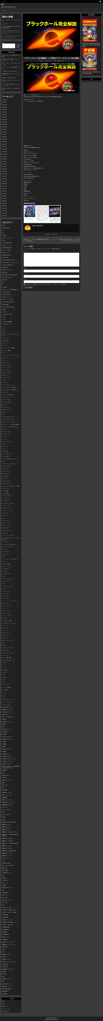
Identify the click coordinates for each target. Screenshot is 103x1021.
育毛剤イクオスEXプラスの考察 (9, 912)
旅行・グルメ (5, 807)
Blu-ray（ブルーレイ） (7, 245)
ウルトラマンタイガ (6, 402)
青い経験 (4, 974)
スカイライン (5, 515)
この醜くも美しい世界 (7, 314)
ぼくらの (4, 331)
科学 (56, 234)
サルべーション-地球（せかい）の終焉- (11, 486)
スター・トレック (6, 523)
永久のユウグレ (5, 858)
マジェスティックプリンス (8, 652)
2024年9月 (4, 156)
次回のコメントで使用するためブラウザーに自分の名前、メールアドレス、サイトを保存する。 (47, 284)
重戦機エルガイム (6, 954)
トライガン (4, 571)
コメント (26, 251)
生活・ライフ (5, 882)
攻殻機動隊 (4, 797)
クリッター (4, 436)
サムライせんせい (6, 483)
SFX (2, 4)
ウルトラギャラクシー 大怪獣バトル (10, 389)
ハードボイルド (5, 593)
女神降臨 (4, 744)
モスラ (3, 675)
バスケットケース (6, 596)
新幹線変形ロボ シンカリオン (8, 802)
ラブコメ (4, 682)
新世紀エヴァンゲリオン (7, 800)
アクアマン (4, 343)
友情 (3, 726)
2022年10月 (4, 213)
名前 (25, 268)
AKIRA (4, 240)
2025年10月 (4, 124)
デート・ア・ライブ (6, 566)
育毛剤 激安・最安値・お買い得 (9, 910)
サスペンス (4, 478)
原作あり (4, 724)
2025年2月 (4, 144)
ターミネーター (5, 541)
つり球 (3, 319)
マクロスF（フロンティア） (8, 648)
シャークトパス (5, 498)
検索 (3, 42)
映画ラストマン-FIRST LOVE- (9, 77)
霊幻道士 (4, 971)
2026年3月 (4, 112)
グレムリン (4, 449)
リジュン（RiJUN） (6, 687)
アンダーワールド (6, 377)
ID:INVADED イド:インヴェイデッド (10, 262)
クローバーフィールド (7, 441)
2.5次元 (4, 225)
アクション (4, 345)
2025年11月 (4, 122)
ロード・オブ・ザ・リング (8, 699)
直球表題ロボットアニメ (7, 887)
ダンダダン (4, 549)
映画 (3, 812)
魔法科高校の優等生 (6, 988)
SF (2, 284)
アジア (3, 352)
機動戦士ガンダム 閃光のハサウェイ (10, 832)
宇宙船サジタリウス (6, 763)
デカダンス (4, 561)
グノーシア (4, 446)
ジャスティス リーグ (6, 508)
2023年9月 (4, 186)
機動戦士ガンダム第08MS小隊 (9, 850)
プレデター (4, 635)
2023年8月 (4, 188)
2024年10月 (4, 154)
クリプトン (4, 439)
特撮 (3, 875)
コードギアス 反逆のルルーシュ (9, 459)
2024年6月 (4, 164)
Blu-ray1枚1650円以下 (7, 242)
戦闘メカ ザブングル (6, 795)
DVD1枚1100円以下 (6, 255)
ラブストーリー (5, 685)
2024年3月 (4, 171)
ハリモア (4, 588)
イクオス (4, 380)
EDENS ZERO (5, 257)
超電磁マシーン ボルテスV (8, 942)
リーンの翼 (4, 689)
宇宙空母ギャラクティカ (7, 761)
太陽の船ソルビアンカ (7, 739)
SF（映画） (4, 287)
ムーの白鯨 (4, 670)
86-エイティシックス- (7, 238)
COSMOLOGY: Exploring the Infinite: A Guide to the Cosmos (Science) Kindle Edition (91, 44)
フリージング (5, 625)
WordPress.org (6, 1011)
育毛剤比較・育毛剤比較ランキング (10, 922)
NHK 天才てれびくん (7, 277)
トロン (3, 576)
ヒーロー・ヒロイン (6, 613)
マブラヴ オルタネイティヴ (8, 660)
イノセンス (4, 382)
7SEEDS (4, 235)
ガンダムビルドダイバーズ (8, 419)
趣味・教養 (4, 947)
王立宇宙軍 (4, 880)
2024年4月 (4, 168)
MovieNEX (5, 272)
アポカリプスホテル (6, 365)
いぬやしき (4, 311)
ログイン (4, 1004)
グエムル (4, 444)
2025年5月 (4, 136)
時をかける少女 (5, 814)
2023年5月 (4, 196)
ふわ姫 (3, 329)
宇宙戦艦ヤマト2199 (6, 756)
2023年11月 (4, 181)
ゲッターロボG (5, 456)
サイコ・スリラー (6, 471)
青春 (3, 976)
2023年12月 (4, 178)
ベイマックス (5, 638)
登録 (3, 1001)
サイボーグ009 (5, 473)
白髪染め (4, 885)
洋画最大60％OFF (6, 863)
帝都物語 (4, 770)
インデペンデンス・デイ (7, 385)
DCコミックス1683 (6, 250)
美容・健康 (4, 897)
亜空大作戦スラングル (7, 707)
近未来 (3, 949)
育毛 (3, 905)
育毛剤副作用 (5, 917)
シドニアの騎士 (5, 493)
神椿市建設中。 (5, 892)
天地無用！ (4, 734)
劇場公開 (4, 719)
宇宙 (52, 234)
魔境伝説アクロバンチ (7, 986)
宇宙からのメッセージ (7, 749)
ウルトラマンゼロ (6, 399)
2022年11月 (4, 210)
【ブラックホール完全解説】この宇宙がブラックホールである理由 (51, 58)
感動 (3, 782)
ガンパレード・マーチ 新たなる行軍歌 (10, 424)
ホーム (3, 1)
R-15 (3, 282)
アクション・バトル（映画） (8, 348)
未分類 (3, 819)
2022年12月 (4, 208)
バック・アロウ (5, 598)
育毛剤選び (4, 932)
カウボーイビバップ (6, 409)
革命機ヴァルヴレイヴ (7, 979)
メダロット (4, 672)
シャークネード (5, 500)
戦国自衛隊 (4, 790)
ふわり (3, 326)
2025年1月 (4, 146)
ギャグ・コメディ (6, 434)
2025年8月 (4, 129)
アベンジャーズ (5, 362)
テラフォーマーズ (6, 554)
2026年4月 (4, 109)
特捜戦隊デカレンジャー (7, 873)
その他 (3, 316)
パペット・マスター (6, 611)
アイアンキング (5, 338)
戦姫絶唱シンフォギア (7, 792)
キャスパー (4, 429)
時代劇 (3, 817)
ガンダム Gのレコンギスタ (8, 417)
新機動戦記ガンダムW (7, 804)
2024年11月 (4, 151)
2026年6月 (4, 104)
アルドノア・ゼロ (6, 372)
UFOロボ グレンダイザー (7, 299)
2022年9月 (4, 215)
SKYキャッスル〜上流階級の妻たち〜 (10, 289)
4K (3, 233)
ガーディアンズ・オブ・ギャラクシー (10, 426)
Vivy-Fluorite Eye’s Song (8, 307)
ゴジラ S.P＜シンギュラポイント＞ (10, 463)
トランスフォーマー (6, 574)
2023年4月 (4, 198)
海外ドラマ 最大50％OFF (7, 865)
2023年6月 (4, 193)
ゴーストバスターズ (6, 466)
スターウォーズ (5, 520)
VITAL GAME (5, 304)
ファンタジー (5, 618)
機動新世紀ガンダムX (7, 853)
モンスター (4, 677)
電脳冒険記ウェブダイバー (8, 969)
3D (2, 230)
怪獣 (3, 772)
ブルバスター (5, 628)
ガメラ (3, 414)
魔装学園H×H (5, 991)
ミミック (4, 665)
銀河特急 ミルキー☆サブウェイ (9, 961)
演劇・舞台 (4, 868)
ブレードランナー (6, 633)
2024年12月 (4, 149)
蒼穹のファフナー (6, 937)
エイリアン (4, 404)
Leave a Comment (57, 60)
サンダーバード (5, 488)
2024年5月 (4, 166)
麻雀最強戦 (4, 993)
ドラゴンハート (5, 581)
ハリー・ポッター (6, 591)
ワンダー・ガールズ (6, 702)
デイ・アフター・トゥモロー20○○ (9, 559)
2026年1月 (4, 117)
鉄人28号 (4, 956)
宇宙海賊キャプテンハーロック (9, 758)
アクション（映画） (6, 350)
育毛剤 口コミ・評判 (6, 907)
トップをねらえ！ (6, 569)
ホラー (3, 643)
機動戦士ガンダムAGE (7, 838)
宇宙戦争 (4, 751)
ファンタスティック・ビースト (9, 623)
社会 (3, 890)
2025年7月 (4, 131)
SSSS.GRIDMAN (6, 292)
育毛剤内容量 (5, 915)
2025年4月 (4, 139)
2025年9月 (4, 127)
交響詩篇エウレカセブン (7, 709)
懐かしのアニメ (5, 785)
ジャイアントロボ (6, 505)
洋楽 (3, 860)
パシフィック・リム (6, 606)
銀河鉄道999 (5, 966)
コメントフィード (6, 1008)
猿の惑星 (4, 878)
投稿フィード (5, 1006)
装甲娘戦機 (4, 939)
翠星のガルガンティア (7, 900)
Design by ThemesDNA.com (51, 1019)
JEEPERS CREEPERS (7, 265)
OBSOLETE (5, 279)
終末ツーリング (5, 895)
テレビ (3, 556)
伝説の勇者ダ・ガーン (7, 712)
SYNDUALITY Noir (6, 294)
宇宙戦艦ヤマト (5, 754)
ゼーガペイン (5, 533)
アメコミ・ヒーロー (6, 367)
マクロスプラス (5, 650)
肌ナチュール (5, 902)
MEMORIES (5, 267)
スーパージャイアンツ (7, 530)
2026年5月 (4, 107)
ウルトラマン (5, 392)
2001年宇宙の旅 (5, 228)
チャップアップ (5, 551)
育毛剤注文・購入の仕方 (7, 924)
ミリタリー (4, 667)
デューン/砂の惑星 (6, 564)
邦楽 (3, 952)
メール (26, 273)
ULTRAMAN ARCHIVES (8, 302)
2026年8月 (4, 99)
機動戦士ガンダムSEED (7, 841)
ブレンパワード (5, 630)
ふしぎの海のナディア (7, 324)
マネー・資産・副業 (6, 657)
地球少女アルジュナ (6, 729)
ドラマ (3, 583)
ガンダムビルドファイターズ (8, 422)
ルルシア (4, 692)
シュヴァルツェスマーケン (8, 503)
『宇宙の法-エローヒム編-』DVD (9, 71)
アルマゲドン (5, 375)
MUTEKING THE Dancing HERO (10, 274)
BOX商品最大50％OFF (7, 247)
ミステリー (4, 662)
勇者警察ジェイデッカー (7, 721)
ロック (3, 694)
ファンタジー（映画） (7, 620)
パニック (4, 608)
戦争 (3, 787)
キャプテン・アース (6, 431)
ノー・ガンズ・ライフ (7, 586)
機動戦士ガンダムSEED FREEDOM (10, 843)
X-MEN (4, 309)
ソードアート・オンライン (8, 535)
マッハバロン (5, 655)
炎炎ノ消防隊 (5, 870)
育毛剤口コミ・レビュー (7, 919)
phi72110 (42, 60)
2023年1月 (4, 205)
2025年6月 (4, 134)
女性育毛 (4, 741)
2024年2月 (4, 173)
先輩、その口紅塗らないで (8, 717)
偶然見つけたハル (6, 714)
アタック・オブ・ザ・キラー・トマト (10, 355)
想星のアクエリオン (6, 780)
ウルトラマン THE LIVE (7, 394)
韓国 (3, 981)
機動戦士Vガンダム (6, 824)
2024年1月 (4, 176)
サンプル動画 (5, 491)
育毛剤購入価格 (5, 927)
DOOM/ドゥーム (6, 252)
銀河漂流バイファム (6, 959)
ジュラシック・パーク (7, 510)
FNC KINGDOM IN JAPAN (8, 260)
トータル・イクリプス (7, 578)
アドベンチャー (5, 357)
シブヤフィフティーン (7, 496)
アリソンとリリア (6, 370)
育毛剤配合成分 (5, 934)
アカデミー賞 (5, 340)
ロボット (4, 697)
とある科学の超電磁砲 (7, 321)
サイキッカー (5, 468)
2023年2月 (4, 203)
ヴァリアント (5, 24)
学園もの (4, 746)
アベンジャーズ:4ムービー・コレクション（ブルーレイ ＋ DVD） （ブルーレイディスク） (11, 32)
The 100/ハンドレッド (7, 297)
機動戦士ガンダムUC (7, 845)
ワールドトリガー (6, 704)
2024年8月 (4, 159)
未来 (54, 234)
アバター (4, 360)
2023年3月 (4, 201)
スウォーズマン (5, 513)
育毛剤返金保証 (5, 929)
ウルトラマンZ (5, 397)
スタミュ (4, 518)
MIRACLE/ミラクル (6, 270)
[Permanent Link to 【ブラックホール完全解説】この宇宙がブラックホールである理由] (51, 35)
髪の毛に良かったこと (7, 984)
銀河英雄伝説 (5, 964)
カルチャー (4, 412)
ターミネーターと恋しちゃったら (9, 544)
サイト (25, 279)
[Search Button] (100, 1)
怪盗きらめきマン (6, 775)
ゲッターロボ (5, 451)
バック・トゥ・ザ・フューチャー (9, 601)
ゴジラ (3, 461)
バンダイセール (5, 603)
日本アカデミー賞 (6, 809)
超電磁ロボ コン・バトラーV (8, 944)
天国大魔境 (4, 731)
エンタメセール (5, 407)
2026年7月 (4, 102)
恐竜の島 (4, 777)
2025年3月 (4, 141)
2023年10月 (4, 183)
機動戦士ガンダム (6, 829)
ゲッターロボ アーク (6, 454)
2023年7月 (4, 191)
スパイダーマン (5, 528)
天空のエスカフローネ (7, 736)
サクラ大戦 (4, 476)
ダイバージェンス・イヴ (7, 546)
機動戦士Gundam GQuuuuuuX (9, 822)
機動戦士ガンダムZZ (6, 848)
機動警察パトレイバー (7, 855)
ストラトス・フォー (6, 525)
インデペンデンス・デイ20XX (9, 387)
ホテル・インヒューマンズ (8, 640)
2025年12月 (4, 119)
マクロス (4, 645)
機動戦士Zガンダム (6, 827)
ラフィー (4, 680)
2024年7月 (4, 161)
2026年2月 (4, 114)
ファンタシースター (6, 615)
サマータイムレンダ (6, 481)
